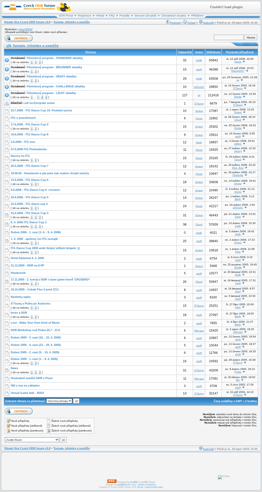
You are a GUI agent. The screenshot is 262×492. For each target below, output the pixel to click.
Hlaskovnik (18, 272)
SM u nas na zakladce (25, 385)
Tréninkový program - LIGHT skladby (51, 93)
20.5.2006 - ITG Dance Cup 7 (29, 165)
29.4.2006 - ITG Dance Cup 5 (29, 197)
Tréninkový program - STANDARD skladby (54, 58)
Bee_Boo (238, 167)
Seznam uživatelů (145, 15)
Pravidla (124, 15)
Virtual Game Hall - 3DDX (27, 392)
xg (237, 80)
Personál (175, 22)
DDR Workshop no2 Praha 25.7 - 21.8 (35, 330)
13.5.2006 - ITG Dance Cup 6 (29, 179)
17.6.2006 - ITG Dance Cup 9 (29, 124)
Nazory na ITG (20, 155)
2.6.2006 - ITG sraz (23, 141)
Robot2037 (238, 70)
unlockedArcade (153, 487)
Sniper (199, 111)
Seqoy (238, 151)
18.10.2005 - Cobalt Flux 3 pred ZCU (35, 289)
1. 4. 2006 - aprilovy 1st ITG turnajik (34, 238)
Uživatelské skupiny (173, 15)
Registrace (84, 15)
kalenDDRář (25, 29)
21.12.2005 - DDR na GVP (27, 265)
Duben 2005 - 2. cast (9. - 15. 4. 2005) (35, 352)
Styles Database (147, 484)
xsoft (199, 69)
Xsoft (140, 487)
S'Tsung (238, 88)
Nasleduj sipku (21, 296)
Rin (238, 380)
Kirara (237, 61)
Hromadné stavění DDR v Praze (32, 378)
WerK (238, 199)
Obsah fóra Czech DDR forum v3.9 (27, 22)
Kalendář (208, 22)
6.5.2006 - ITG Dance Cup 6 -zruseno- (36, 189)
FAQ (112, 15)
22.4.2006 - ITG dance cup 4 (29, 203)
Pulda (237, 371)
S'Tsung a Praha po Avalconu (30, 303)
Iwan (238, 307)
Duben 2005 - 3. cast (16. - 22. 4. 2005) (36, 337)
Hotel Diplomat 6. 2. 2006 (27, 258)
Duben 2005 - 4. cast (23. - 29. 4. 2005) (36, 344)
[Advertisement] (124, 465)
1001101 (199, 87)
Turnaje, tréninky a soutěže (71, 22)
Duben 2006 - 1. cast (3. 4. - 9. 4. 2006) (36, 232)
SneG (237, 191)
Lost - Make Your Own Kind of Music (35, 322)
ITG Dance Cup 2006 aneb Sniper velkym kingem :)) (45, 248)
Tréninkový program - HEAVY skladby (51, 76)
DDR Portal (66, 15)
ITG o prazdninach (23, 117)
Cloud (198, 118)
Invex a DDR (19, 312)
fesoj (238, 291)
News (14, 368)
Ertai (238, 251)
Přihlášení (197, 15)
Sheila (238, 96)
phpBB (133, 482)
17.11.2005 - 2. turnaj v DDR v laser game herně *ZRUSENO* (50, 279)
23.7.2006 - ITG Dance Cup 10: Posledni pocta (41, 110)
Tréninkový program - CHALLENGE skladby (55, 86)
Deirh (199, 142)
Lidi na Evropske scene (39, 102)
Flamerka (238, 175)
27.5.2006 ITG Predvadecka (29, 149)
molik (199, 60)
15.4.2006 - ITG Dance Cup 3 (29, 213)
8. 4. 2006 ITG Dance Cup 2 (29, 222)
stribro (238, 143)
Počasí (191, 22)
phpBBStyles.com (126, 484)
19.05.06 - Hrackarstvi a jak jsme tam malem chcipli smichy (50, 173)
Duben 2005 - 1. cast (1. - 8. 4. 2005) (34, 358)
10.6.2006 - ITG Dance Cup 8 (29, 134)
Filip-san (199, 330)
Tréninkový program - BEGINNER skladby (54, 67)
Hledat (100, 15)
